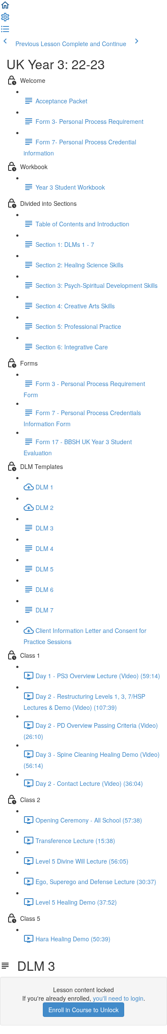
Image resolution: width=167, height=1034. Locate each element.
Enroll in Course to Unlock (83, 1009)
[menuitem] (5, 19)
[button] (5, 7)
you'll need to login (118, 998)
